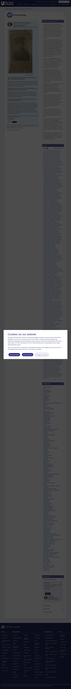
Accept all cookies (14, 354)
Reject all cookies (27, 354)
